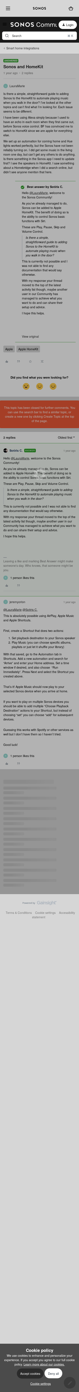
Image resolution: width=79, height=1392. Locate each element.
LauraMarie (17, 86)
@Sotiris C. (30, 609)
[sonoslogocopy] (39, 8)
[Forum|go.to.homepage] (31, 24)
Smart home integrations (22, 48)
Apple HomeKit (28, 349)
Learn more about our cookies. (44, 1364)
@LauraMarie (38, 193)
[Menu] (7, 8)
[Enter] (7, 35)
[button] (4, 25)
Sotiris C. (16, 450)
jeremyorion (17, 602)
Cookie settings (45, 913)
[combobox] (39, 35)
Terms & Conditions (19, 913)
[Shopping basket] (71, 8)
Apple (9, 349)
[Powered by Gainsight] (39, 904)
